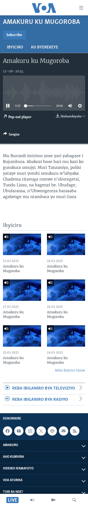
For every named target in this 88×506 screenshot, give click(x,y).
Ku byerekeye (44, 47)
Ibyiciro (15, 47)
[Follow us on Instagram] (29, 431)
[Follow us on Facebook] (7, 431)
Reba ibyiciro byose (70, 370)
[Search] (74, 500)
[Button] (11, 135)
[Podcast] (52, 431)
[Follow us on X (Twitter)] (41, 431)
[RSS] (74, 431)
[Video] (53, 500)
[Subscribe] (63, 431)
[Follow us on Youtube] (18, 431)
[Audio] (32, 500)
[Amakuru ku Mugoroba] (22, 244)
